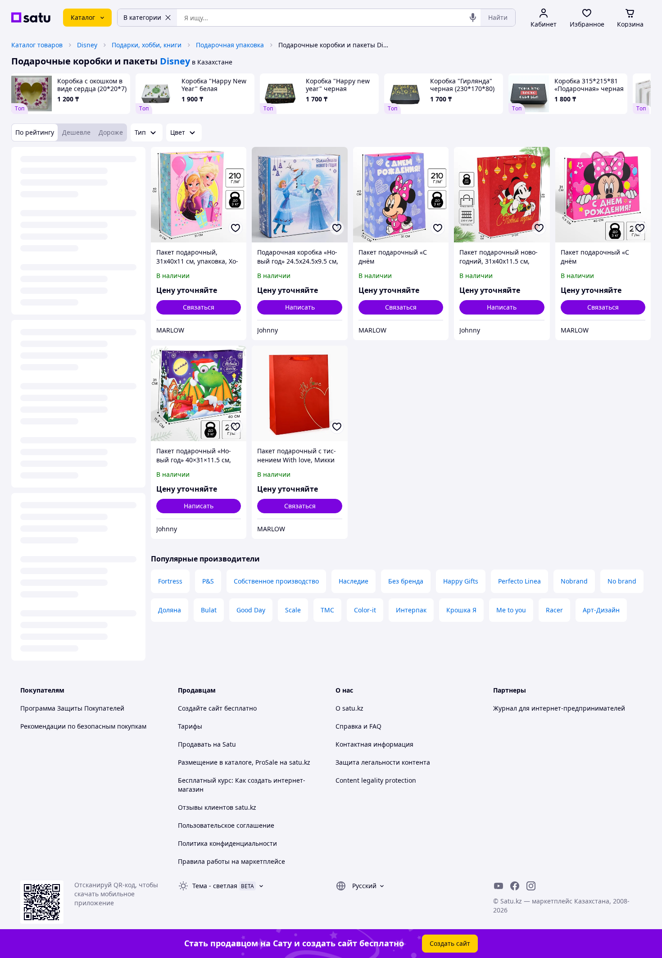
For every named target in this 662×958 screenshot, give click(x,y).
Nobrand (574, 581)
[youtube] (498, 885)
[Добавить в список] (235, 228)
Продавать (194, 744)
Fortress (170, 581)
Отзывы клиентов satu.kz (217, 807)
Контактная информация (374, 744)
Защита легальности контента (383, 762)
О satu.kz (349, 708)
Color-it (365, 610)
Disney (87, 45)
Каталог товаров (37, 45)
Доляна (169, 610)
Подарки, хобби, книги (146, 45)
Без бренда (405, 581)
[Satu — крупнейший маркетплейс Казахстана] (30, 17)
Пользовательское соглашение (226, 825)
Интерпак (411, 610)
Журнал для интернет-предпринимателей (559, 708)
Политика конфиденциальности (227, 843)
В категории (142, 17)
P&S (208, 581)
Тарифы (190, 726)
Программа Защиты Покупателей (72, 708)
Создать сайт (450, 943)
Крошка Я (461, 610)
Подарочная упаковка (230, 45)
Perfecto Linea (519, 581)
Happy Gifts (460, 581)
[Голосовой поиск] (473, 17)
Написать (300, 307)
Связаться (198, 307)
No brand (622, 581)
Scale (293, 610)
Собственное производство (276, 581)
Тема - (214, 885)
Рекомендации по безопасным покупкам (83, 726)
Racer (554, 610)
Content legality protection (376, 780)
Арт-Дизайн (601, 610)
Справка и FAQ (358, 726)
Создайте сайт (200, 708)
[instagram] (531, 885)
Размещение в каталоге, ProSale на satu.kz (244, 762)
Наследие (353, 581)
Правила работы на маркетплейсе (231, 861)
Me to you (511, 610)
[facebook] (514, 885)
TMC (327, 610)
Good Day (250, 610)
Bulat (209, 610)
